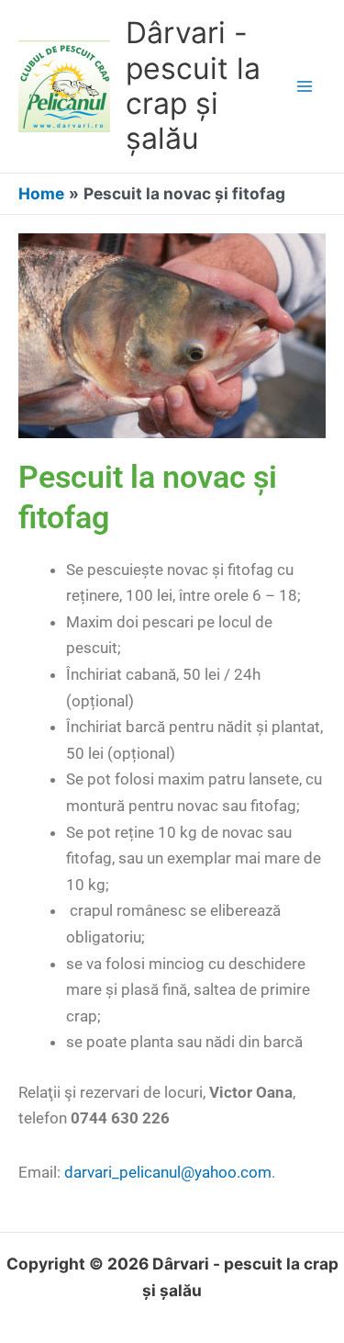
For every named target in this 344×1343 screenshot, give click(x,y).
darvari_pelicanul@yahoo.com (168, 1172)
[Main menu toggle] (304, 86)
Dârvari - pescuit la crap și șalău (193, 85)
